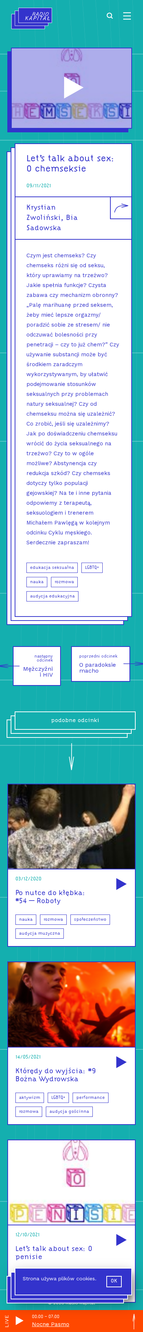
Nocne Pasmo (50, 1324)
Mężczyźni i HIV (38, 666)
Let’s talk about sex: (70, 159)
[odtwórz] (120, 884)
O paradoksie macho (98, 664)
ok (114, 1281)
